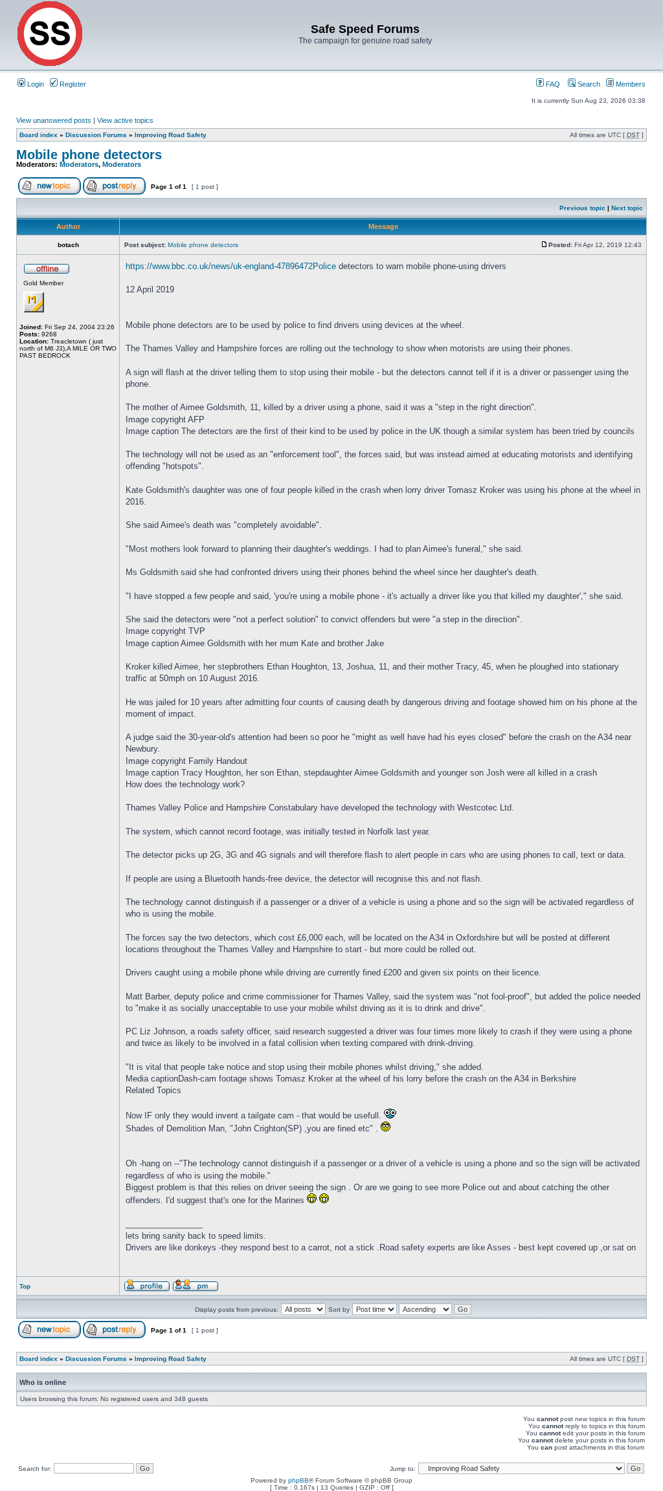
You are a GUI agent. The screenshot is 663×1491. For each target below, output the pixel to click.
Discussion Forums (96, 134)
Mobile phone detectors (89, 154)
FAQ (552, 84)
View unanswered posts (53, 120)
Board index (38, 134)
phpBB (298, 1480)
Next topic (627, 208)
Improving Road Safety (171, 134)
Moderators (79, 164)
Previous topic (582, 208)
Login (34, 84)
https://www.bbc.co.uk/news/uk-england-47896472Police (231, 266)
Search (588, 84)
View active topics (125, 120)
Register (72, 84)
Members (630, 84)
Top (24, 1286)
